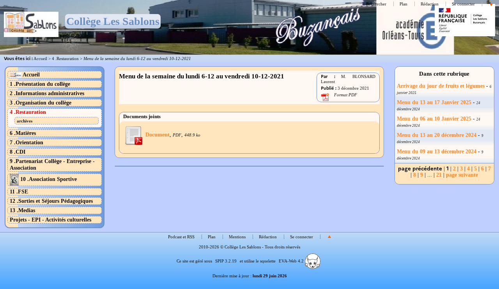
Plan (403, 4)
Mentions (237, 236)
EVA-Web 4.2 (292, 261)
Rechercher (376, 4)
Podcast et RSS (181, 236)
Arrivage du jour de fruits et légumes (441, 86)
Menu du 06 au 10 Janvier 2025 (434, 119)
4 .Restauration (65, 58)
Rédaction (430, 4)
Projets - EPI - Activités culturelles (50, 219)
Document (157, 134)
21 (439, 175)
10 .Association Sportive (48, 179)
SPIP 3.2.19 (226, 261)
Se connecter (463, 4)
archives (24, 121)
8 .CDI (17, 152)
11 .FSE (19, 191)
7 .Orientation (26, 142)
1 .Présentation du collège (40, 84)
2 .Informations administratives (47, 93)
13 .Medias (22, 210)
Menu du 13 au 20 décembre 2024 (436, 135)
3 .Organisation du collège (40, 102)
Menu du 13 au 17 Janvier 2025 (434, 102)
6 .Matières (23, 133)
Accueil (40, 58)
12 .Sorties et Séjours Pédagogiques (51, 201)
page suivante (462, 175)
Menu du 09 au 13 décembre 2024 (436, 151)
